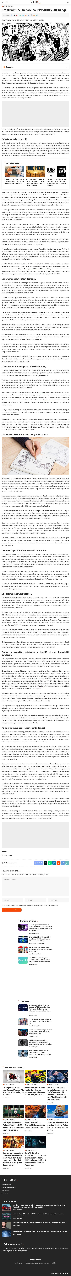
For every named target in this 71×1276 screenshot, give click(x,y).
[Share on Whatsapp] (20, 15)
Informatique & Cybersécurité (36, 943)
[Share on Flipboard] (17, 15)
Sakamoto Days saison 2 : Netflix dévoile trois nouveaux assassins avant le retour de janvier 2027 (35, 1091)
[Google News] (63, 1273)
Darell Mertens (6, 20)
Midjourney (40, 766)
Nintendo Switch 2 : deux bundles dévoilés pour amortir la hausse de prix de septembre (40, 949)
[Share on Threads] (31, 15)
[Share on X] (14, 15)
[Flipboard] (68, 1273)
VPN (25, 274)
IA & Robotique (33, 1015)
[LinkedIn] (65, 1273)
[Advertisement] (35, 114)
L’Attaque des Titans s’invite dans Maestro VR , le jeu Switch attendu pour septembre (13, 1091)
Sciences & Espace (34, 933)
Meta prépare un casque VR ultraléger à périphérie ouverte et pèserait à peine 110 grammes (39, 1231)
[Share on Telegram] (28, 15)
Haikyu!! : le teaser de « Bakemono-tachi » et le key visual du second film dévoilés (14, 181)
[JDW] (35, 2)
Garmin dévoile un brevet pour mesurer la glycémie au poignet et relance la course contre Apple (40, 1031)
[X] (60, 1273)
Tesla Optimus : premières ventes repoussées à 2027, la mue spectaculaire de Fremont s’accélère (40, 1052)
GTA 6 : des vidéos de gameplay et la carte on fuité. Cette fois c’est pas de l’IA (40, 1021)
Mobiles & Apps (33, 964)
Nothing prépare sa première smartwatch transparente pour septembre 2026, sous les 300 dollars (40, 1042)
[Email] (34, 15)
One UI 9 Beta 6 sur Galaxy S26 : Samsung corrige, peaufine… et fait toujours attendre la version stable (39, 959)
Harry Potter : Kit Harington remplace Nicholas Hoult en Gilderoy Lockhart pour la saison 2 (39, 1222)
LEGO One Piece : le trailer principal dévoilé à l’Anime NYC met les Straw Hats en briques (57, 1126)
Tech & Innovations (17, 1209)
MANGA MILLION (53, 681)
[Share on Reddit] (25, 15)
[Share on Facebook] (11, 15)
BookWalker (39, 686)
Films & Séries (16, 1225)
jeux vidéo (41, 392)
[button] (3, 2)
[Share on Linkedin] (22, 15)
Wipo (10, 855)
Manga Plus (36, 678)
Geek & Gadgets (33, 1036)
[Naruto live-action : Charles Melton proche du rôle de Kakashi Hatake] (35, 1111)
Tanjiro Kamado (48, 400)
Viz (31, 686)
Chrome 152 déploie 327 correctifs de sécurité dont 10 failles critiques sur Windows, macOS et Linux (40, 939)
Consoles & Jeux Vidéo (34, 954)
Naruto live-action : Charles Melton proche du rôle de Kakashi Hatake (35, 1125)
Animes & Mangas (8, 6)
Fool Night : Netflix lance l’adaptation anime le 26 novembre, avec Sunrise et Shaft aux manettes (13, 1126)
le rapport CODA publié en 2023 (37, 269)
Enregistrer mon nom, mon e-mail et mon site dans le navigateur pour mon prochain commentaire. (31, 905)
